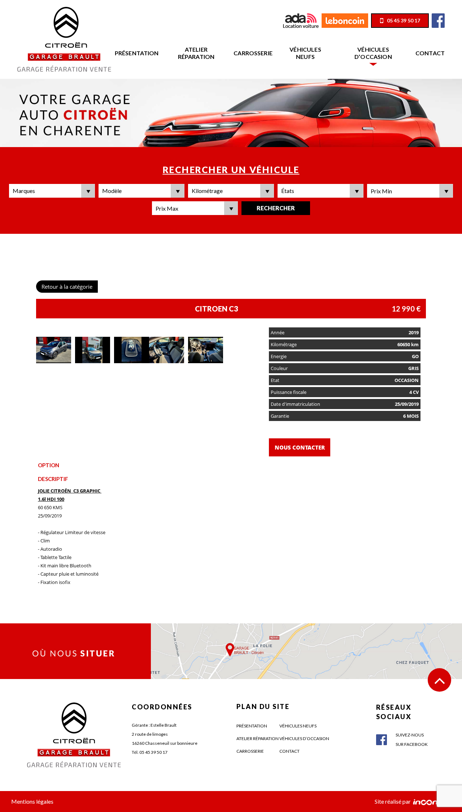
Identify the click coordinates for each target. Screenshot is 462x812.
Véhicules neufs (305, 53)
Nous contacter (300, 447)
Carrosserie (253, 53)
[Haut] (439, 680)
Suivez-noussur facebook (412, 739)
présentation (251, 726)
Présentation (137, 53)
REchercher (276, 208)
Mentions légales (32, 801)
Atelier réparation (196, 53)
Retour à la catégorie (67, 286)
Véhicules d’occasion (373, 53)
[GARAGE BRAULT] (64, 38)
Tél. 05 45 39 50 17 (149, 752)
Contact (430, 53)
